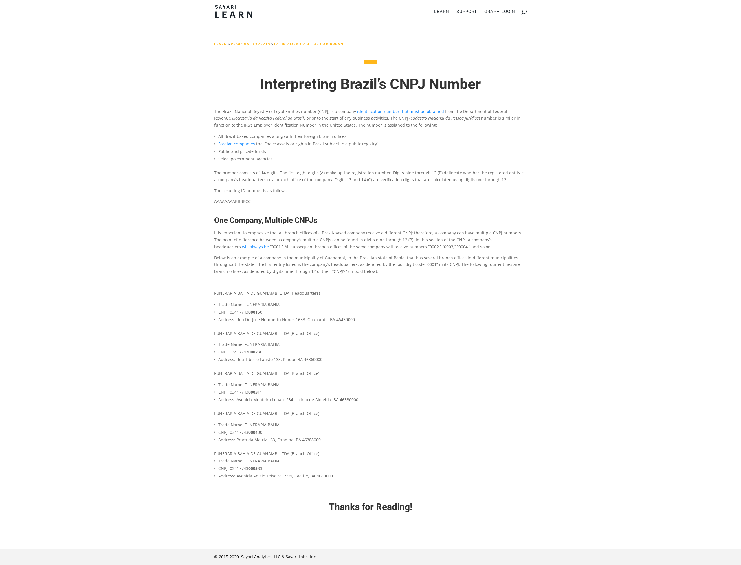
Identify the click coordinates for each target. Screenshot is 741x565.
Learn (441, 12)
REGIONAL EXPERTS (250, 44)
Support (466, 12)
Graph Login (499, 12)
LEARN (220, 44)
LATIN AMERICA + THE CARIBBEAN (308, 44)
